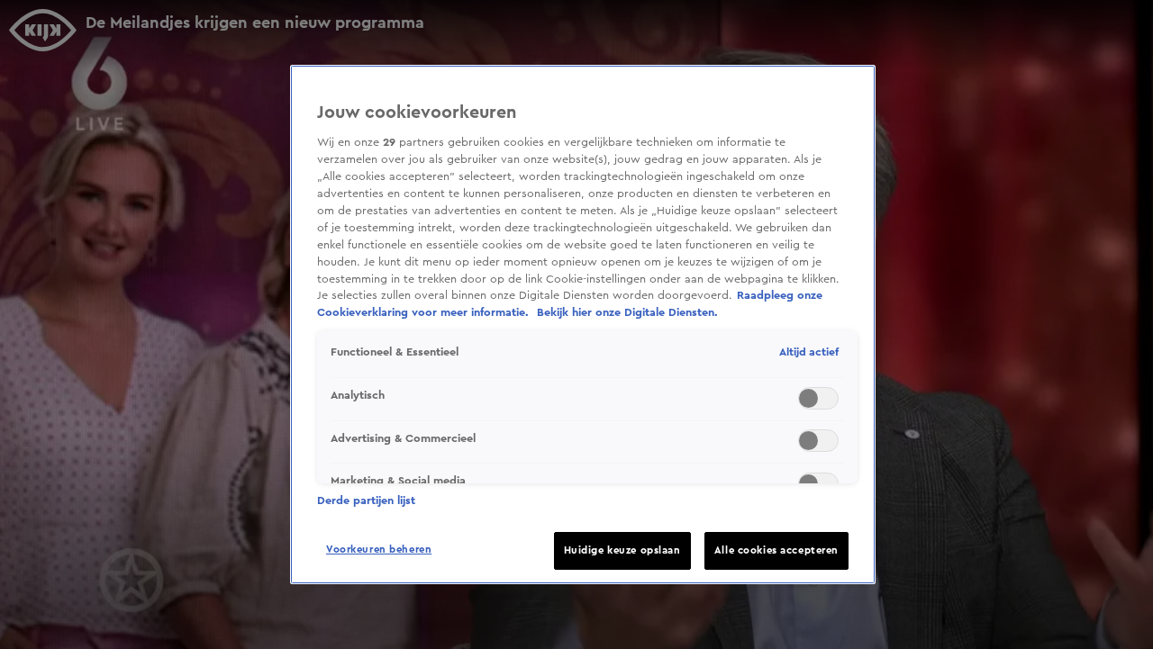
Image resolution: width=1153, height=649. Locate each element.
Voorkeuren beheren (378, 549)
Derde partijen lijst (366, 500)
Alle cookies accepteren (776, 550)
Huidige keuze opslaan (622, 550)
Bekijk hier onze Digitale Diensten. (627, 312)
